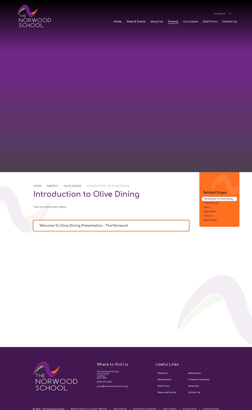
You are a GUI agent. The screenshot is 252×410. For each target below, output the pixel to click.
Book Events (164, 380)
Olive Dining (72, 186)
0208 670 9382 (104, 382)
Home (37, 186)
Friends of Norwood (198, 380)
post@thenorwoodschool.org (112, 386)
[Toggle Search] (235, 13)
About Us (163, 373)
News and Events (167, 392)
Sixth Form (163, 386)
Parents (52, 186)
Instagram (220, 14)
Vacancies (193, 386)
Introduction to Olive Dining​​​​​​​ (107, 186)
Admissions (194, 373)
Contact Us (194, 392)
